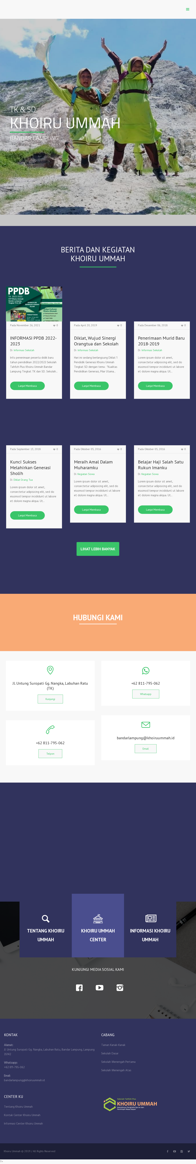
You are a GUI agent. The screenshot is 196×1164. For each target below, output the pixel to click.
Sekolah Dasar (109, 1053)
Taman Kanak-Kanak (113, 1045)
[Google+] (181, 1151)
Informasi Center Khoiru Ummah (23, 1123)
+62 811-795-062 (14, 1067)
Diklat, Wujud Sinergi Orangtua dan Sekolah (96, 341)
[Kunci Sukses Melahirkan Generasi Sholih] (34, 427)
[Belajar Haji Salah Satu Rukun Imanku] (162, 427)
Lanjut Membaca (27, 386)
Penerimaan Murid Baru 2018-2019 (161, 341)
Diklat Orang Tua (23, 479)
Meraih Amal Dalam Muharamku (93, 465)
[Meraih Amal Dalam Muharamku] (98, 427)
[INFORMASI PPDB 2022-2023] (34, 304)
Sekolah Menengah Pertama (118, 1062)
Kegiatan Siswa (86, 474)
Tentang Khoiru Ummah (18, 1107)
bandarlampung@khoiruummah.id (24, 1080)
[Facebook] (167, 1151)
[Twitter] (174, 1151)
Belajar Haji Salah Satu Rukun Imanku (161, 465)
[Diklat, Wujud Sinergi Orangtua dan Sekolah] (98, 304)
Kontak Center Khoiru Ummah (22, 1115)
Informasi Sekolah (24, 350)
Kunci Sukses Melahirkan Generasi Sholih (30, 467)
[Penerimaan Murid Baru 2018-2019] (162, 304)
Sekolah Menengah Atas (116, 1070)
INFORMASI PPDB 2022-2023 (33, 341)
